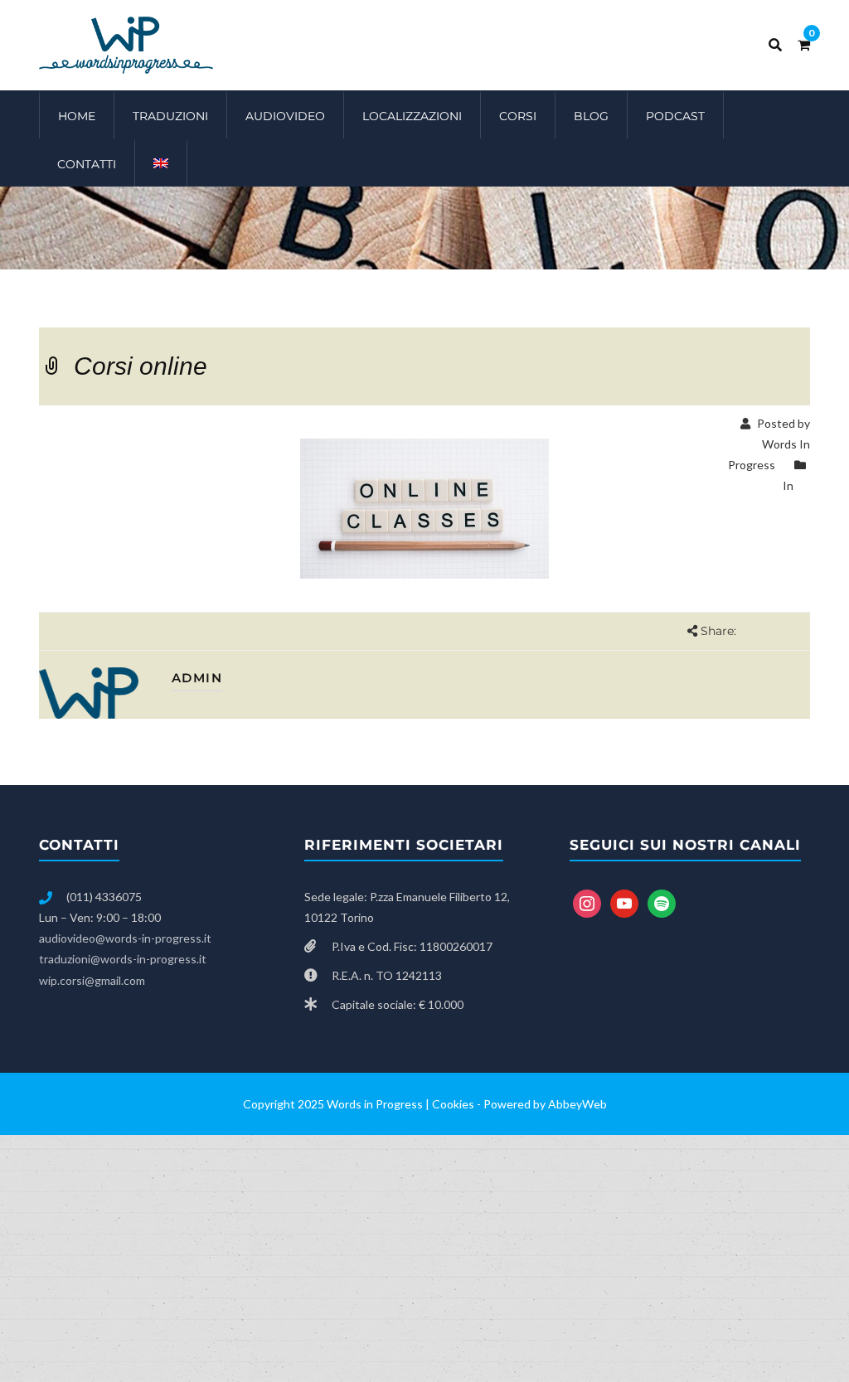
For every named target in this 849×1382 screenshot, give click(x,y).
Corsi (517, 116)
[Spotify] (662, 902)
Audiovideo (285, 116)
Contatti (86, 164)
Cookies (453, 1104)
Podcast (675, 116)
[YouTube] (624, 902)
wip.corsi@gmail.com (92, 980)
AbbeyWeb (577, 1104)
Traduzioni (170, 116)
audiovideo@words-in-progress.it (125, 938)
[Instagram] (587, 902)
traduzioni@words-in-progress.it (122, 959)
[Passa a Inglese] (161, 162)
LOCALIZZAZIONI (412, 116)
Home (76, 116)
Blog (591, 116)
